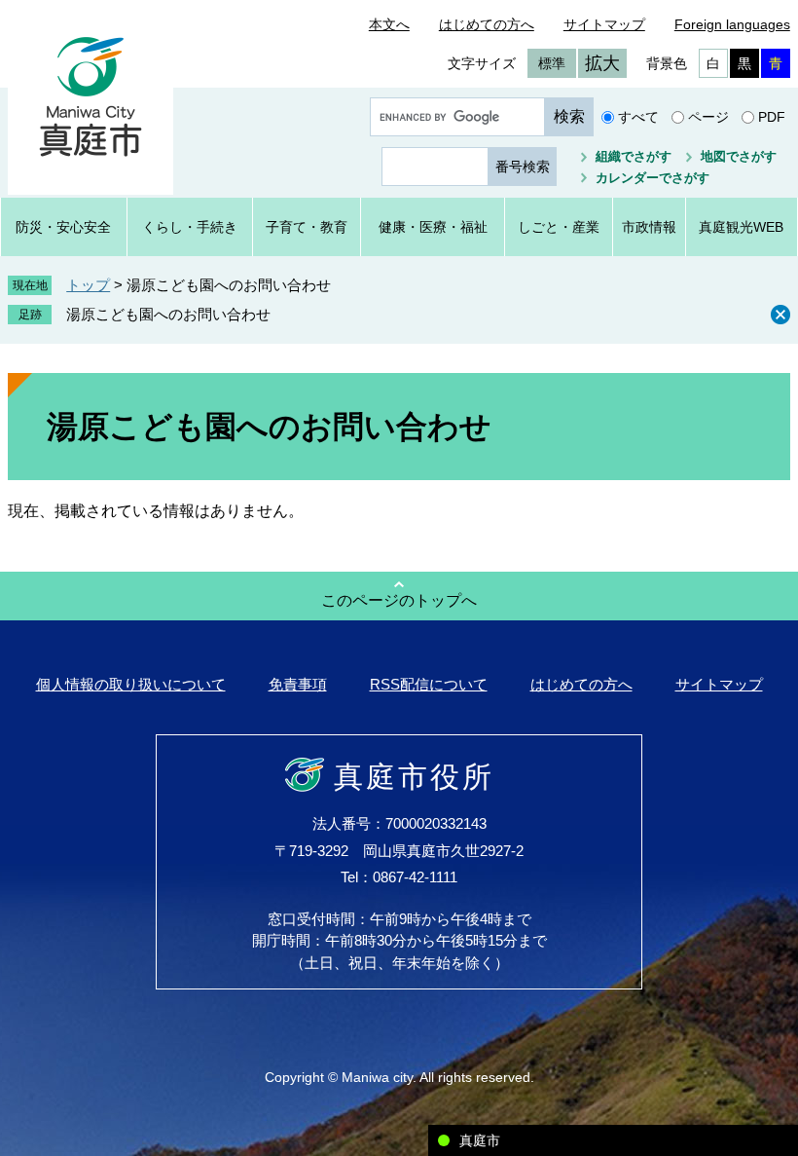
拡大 (602, 63)
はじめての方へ (486, 24)
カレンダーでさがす (652, 177)
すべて (638, 117)
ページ (708, 117)
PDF (771, 117)
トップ (88, 285)
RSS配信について (429, 684)
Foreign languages (732, 24)
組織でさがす (633, 156)
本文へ (389, 24)
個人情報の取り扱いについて (131, 684)
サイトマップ (604, 24)
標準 (551, 63)
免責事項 (298, 684)
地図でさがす (739, 156)
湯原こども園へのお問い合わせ (168, 314)
